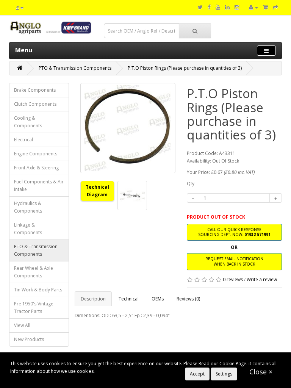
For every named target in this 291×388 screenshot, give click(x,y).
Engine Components (35, 153)
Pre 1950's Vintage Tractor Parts (33, 307)
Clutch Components (35, 104)
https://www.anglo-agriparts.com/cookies (140, 371)
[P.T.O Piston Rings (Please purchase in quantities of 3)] (127, 128)
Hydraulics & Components (28, 207)
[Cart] (265, 7)
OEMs (158, 299)
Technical (129, 299)
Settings (224, 374)
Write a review (262, 279)
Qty (190, 183)
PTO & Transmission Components (75, 68)
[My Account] (253, 7)
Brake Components (35, 90)
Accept (197, 374)
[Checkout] (275, 7)
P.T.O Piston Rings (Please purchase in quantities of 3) (185, 68)
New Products (29, 339)
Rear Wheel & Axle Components (33, 272)
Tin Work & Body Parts (38, 289)
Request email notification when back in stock (234, 261)
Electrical (23, 139)
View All (22, 325)
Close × (260, 371)
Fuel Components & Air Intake (39, 185)
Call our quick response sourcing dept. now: (234, 232)
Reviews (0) (188, 299)
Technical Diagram (97, 191)
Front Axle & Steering (36, 167)
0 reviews (233, 279)
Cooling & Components (28, 122)
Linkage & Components (28, 229)
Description (93, 299)
